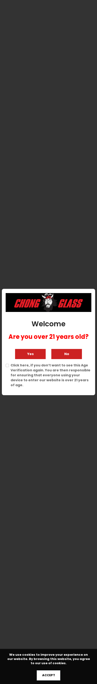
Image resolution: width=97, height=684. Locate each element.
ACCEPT (48, 675)
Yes (30, 354)
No (66, 354)
